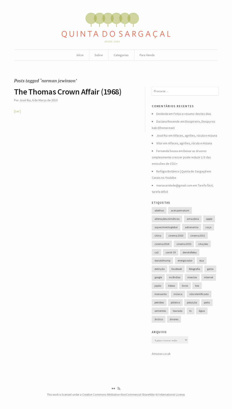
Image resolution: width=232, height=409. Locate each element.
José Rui (25, 100)
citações (203, 244)
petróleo (159, 302)
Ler (17, 111)
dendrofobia (190, 252)
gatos (210, 269)
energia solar (185, 260)
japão (158, 285)
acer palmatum (180, 210)
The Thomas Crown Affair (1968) (67, 92)
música (178, 294)
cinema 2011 (197, 235)
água (202, 310)
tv (190, 310)
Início (80, 55)
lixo (197, 285)
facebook (177, 269)
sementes (160, 310)
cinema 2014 (162, 244)
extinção (159, 269)
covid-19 (171, 252)
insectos (192, 277)
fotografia (194, 269)
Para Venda (147, 55)
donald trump (162, 260)
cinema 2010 (175, 235)
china (158, 235)
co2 (157, 252)
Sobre (98, 55)
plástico (175, 302)
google (158, 277)
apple (209, 218)
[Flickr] (113, 388)
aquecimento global (166, 227)
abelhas (159, 210)
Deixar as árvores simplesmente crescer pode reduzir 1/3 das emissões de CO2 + (181, 157)
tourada (177, 310)
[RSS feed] (119, 388)
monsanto (161, 294)
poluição (192, 302)
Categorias (121, 55)
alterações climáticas (167, 218)
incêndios (174, 277)
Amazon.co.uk (161, 354)
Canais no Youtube (164, 178)
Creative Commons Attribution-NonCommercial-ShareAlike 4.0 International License (133, 395)
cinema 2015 (183, 244)
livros (185, 285)
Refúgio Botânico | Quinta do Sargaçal (181, 171)
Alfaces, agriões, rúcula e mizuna (195, 135)
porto (207, 302)
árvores (174, 319)
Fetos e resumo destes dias (192, 114)
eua (201, 260)
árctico (159, 319)
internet (208, 277)
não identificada (198, 294)
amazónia (193, 218)
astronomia (191, 227)
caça (208, 227)
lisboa (171, 285)
